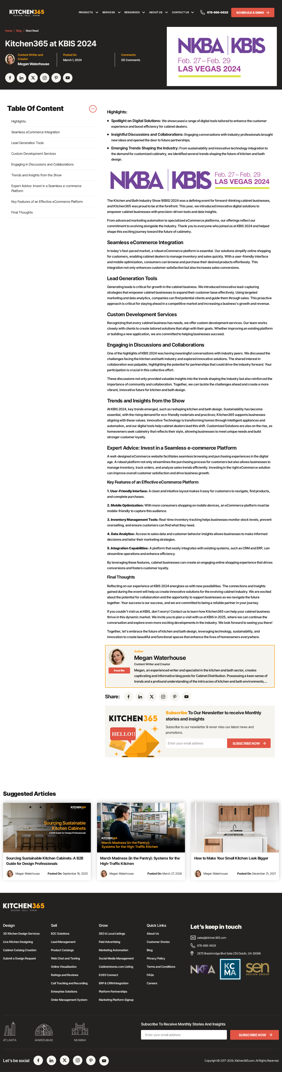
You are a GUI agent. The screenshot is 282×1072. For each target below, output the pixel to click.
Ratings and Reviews (64, 975)
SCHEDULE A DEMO (250, 12)
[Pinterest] (56, 78)
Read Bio (119, 670)
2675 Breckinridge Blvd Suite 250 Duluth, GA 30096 (229, 953)
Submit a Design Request (19, 958)
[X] (33, 78)
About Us (153, 933)
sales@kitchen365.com (211, 937)
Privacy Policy (156, 958)
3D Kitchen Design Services (21, 933)
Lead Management (63, 942)
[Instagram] (44, 78)
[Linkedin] (21, 78)
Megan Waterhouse (27, 873)
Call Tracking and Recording (69, 983)
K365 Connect (108, 975)
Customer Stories (158, 942)
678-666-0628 (217, 12)
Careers (152, 983)
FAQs (150, 975)
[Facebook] (10, 78)
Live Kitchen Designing (18, 942)
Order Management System (69, 999)
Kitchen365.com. (245, 1060)
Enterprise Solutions (64, 991)
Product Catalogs (62, 950)
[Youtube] (67, 78)
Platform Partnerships (113, 991)
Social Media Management (116, 958)
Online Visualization (64, 966)
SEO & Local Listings (112, 933)
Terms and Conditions (161, 966)
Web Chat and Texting (65, 958)
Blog (19, 30)
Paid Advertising (109, 942)
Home (8, 30)
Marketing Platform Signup (116, 999)
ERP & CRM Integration (113, 983)
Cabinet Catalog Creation (19, 950)
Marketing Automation (113, 950)
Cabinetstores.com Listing (116, 966)
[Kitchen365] (23, 909)
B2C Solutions (60, 933)
